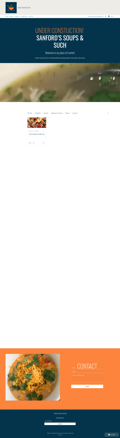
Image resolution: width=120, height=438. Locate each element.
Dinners (67, 113)
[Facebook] (105, 16)
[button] (107, 113)
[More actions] (44, 131)
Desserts (75, 113)
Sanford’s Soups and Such (60, 413)
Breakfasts (38, 113)
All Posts (29, 113)
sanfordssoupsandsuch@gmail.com (96, 16)
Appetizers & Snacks (56, 113)
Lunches (45, 113)
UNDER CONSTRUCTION (24, 8)
